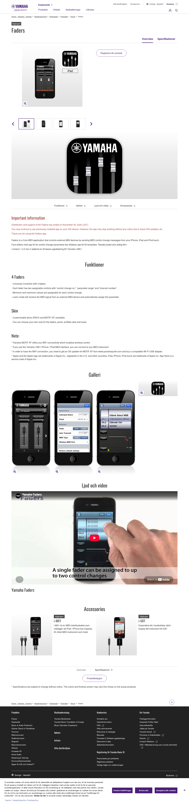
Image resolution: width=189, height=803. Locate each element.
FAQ (98, 725)
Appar (73, 16)
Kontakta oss (102, 718)
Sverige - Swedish (156, 4)
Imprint (8, 800)
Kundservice (135, 4)
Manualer (100, 735)
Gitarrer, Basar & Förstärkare (23, 728)
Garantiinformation (104, 722)
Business (170, 4)
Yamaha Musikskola (62, 718)
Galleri (79, 205)
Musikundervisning (61, 712)
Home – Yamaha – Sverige (21, 16)
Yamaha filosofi (146, 731)
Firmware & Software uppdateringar (111, 738)
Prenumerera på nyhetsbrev (108, 758)
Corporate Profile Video (149, 722)
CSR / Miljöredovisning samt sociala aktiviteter (158, 744)
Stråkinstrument (17, 738)
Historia (143, 738)
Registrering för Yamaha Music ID (110, 752)
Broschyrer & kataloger (106, 731)
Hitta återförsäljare (120, 4)
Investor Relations (147, 741)
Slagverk (15, 741)
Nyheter (57, 732)
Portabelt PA (16, 751)
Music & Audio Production (21, 725)
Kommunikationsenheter (21, 761)
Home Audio (16, 754)
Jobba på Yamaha (147, 728)
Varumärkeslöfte (146, 725)
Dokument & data (104, 741)
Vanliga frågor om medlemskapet (110, 765)
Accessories (126, 205)
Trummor (15, 731)
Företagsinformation (148, 718)
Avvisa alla (143, 790)
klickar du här (40, 795)
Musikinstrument (40, 16)
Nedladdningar (73, 9)
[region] (94, 790)
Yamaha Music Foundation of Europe (69, 722)
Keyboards (44, 4)
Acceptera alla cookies (166, 790)
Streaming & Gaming (19, 757)
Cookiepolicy (32, 800)
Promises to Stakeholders (150, 735)
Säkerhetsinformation (105, 744)
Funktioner (59, 205)
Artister (56, 9)
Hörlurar (14, 748)
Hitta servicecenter (104, 728)
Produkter (43, 9)
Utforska (90, 9)
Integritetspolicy (19, 800)
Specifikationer (166, 39)
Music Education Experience (65, 725)
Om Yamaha (144, 712)
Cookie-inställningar (122, 790)
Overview (147, 39)
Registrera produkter (105, 761)
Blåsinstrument (17, 735)
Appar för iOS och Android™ (22, 764)
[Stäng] (185, 790)
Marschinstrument (18, 744)
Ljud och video (101, 205)
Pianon (14, 718)
